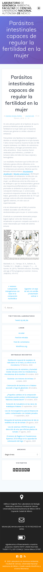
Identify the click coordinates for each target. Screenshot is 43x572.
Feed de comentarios (21, 342)
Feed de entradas (21, 337)
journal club (29, 116)
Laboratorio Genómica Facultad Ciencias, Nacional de (17, 8)
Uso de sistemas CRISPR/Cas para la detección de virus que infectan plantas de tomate (21, 429)
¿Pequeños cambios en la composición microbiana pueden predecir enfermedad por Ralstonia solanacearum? (21, 397)
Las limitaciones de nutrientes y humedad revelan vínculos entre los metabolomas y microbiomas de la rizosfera (21, 371)
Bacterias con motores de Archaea (20, 379)
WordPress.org (21, 346)
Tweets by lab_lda (21, 320)
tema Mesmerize (22, 568)
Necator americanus (21, 174)
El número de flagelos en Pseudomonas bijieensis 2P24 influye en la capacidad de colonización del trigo (21, 438)
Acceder (22, 333)
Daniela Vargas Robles (14, 116)
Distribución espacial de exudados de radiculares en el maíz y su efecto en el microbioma (21, 362)
